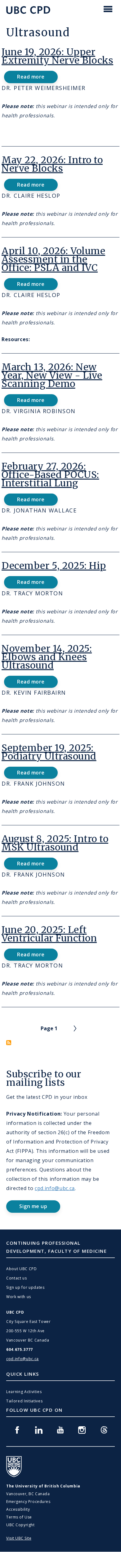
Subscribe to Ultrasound (8, 1042)
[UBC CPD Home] (28, 10)
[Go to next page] (75, 1028)
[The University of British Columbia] (14, 1466)
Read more (36, 78)
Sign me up (33, 1206)
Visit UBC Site (18, 1538)
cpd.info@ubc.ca (55, 1188)
